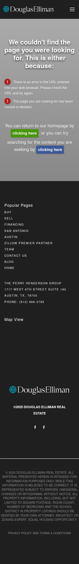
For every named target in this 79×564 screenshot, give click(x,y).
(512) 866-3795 (31, 302)
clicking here (25, 133)
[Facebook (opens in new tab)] (35, 427)
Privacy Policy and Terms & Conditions (39, 533)
